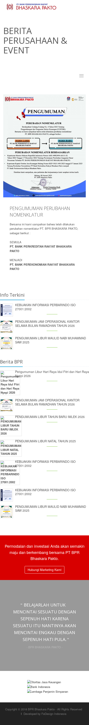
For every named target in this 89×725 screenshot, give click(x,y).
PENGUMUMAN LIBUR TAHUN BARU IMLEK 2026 (50, 417)
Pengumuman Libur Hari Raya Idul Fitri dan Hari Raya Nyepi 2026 (52, 374)
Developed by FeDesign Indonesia (45, 714)
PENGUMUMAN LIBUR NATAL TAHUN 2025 (45, 441)
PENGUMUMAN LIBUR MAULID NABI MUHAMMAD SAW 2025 (50, 340)
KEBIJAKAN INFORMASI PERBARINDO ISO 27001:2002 (45, 307)
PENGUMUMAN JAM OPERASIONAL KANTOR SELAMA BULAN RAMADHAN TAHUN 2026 (47, 323)
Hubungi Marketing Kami (44, 570)
